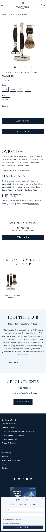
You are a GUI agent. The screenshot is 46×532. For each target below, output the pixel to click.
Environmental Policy (10, 439)
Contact (5, 468)
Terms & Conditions (9, 427)
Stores (4, 464)
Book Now (23, 401)
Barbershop (6, 452)
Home (4, 15)
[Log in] (37, 5)
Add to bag (23, 121)
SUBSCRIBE (23, 527)
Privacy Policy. (18, 519)
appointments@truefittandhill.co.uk (23, 393)
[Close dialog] (43, 498)
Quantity (5, 106)
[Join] (37, 362)
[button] (23, 41)
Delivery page (33, 203)
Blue (20, 89)
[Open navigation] (2, 5)
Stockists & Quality (9, 420)
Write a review (23, 237)
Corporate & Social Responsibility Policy (18, 431)
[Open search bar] (6, 5)
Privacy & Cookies (9, 443)
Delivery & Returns (9, 423)
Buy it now (23, 131)
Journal (5, 456)
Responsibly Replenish (11, 460)
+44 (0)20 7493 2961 (23, 388)
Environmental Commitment (13, 435)
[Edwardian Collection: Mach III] (11, 281)
